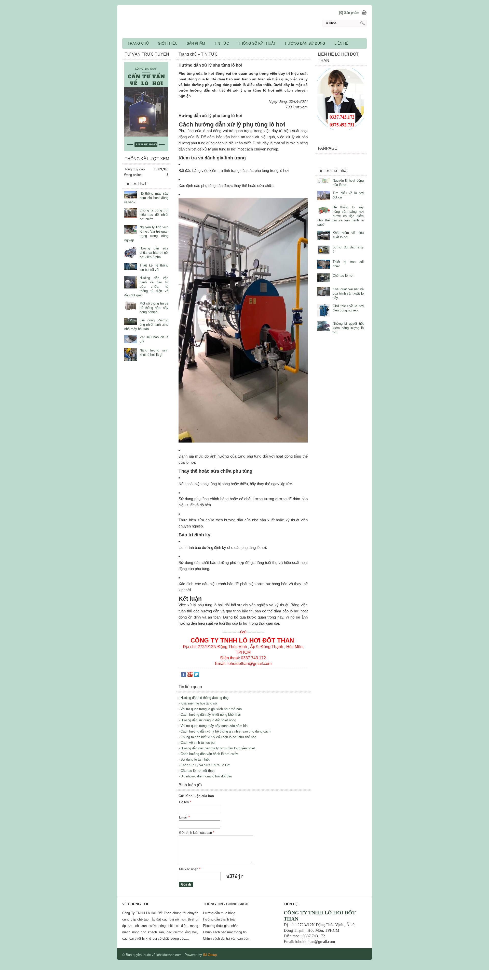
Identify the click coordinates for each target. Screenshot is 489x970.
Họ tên (185, 802)
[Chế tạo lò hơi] (323, 278)
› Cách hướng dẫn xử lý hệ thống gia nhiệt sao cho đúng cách (224, 731)
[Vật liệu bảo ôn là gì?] (130, 339)
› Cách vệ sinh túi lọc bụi (197, 743)
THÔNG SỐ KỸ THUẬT (257, 43)
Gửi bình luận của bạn (196, 833)
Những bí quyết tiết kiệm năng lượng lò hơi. (348, 328)
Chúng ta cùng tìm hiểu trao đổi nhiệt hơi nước (154, 214)
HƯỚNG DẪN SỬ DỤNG (305, 43)
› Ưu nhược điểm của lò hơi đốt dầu (205, 776)
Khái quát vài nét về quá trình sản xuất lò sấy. (348, 293)
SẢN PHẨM (196, 43)
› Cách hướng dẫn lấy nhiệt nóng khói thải (210, 714)
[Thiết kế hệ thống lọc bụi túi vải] (130, 267)
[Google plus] (190, 675)
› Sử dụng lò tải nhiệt (194, 759)
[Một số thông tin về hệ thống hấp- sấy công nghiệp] (130, 306)
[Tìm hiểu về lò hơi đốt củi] (323, 196)
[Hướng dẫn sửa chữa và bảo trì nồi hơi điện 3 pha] (130, 252)
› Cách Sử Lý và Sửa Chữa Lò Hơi (204, 765)
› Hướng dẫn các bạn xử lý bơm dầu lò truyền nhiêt (217, 748)
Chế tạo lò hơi (343, 276)
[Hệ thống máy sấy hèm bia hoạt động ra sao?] (130, 195)
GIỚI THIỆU (168, 43)
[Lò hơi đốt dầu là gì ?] (323, 250)
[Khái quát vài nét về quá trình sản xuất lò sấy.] (323, 292)
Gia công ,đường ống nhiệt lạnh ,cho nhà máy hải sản (146, 324)
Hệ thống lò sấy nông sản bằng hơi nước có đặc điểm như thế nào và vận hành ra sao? (340, 215)
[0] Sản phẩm (349, 13)
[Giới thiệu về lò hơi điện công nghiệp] (323, 311)
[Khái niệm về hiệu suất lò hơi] (323, 236)
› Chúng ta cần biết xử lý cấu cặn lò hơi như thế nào (217, 737)
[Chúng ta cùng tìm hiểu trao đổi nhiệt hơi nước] (130, 213)
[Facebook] (183, 675)
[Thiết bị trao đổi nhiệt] (323, 265)
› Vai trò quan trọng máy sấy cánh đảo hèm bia (213, 726)
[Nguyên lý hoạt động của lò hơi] (323, 181)
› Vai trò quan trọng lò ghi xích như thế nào (210, 709)
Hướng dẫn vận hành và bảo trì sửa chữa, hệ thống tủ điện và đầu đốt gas (146, 286)
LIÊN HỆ (341, 43)
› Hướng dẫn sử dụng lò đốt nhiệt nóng (207, 720)
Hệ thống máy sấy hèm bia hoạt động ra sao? (146, 198)
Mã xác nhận (189, 869)
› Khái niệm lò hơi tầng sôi (198, 703)
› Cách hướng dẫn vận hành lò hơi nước (209, 754)
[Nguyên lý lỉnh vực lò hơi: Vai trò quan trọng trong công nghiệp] (130, 230)
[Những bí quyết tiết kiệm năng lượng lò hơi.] (323, 326)
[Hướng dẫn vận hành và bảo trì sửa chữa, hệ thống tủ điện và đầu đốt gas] (130, 282)
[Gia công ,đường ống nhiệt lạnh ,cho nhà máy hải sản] (130, 322)
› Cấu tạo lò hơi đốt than (196, 771)
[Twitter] (196, 675)
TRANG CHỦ (138, 43)
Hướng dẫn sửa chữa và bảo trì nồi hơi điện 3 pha (154, 252)
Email (184, 817)
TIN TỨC (221, 43)
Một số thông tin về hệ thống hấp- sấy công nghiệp (154, 307)
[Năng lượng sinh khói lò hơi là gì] (130, 355)
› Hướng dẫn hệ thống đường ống (203, 698)
